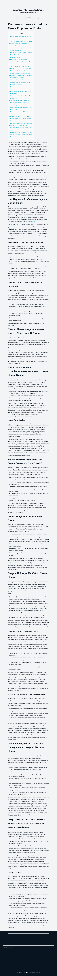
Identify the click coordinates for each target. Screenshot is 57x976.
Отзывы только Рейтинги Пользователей (20, 130)
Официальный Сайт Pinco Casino (18, 70)
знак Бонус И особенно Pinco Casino (19, 66)
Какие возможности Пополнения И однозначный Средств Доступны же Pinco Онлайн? (21, 62)
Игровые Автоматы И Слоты (17, 89)
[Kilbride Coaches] (9, 4)
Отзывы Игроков (14, 136)
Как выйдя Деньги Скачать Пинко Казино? (21, 123)
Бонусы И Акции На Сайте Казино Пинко (21, 68)
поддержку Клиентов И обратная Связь (20, 73)
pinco (18, 18)
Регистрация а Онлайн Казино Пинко (19, 116)
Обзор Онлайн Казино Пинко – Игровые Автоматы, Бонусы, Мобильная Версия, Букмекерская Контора (20, 82)
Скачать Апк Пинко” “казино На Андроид (21, 134)
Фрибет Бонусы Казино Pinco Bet (18, 125)
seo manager (37, 18)
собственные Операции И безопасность (20, 100)
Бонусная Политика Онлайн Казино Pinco (21, 132)
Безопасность (13, 86)
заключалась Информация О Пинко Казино (21, 41)
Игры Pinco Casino (15, 57)
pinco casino (32, 221)
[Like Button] (44, 937)
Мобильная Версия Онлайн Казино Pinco (20, 127)
